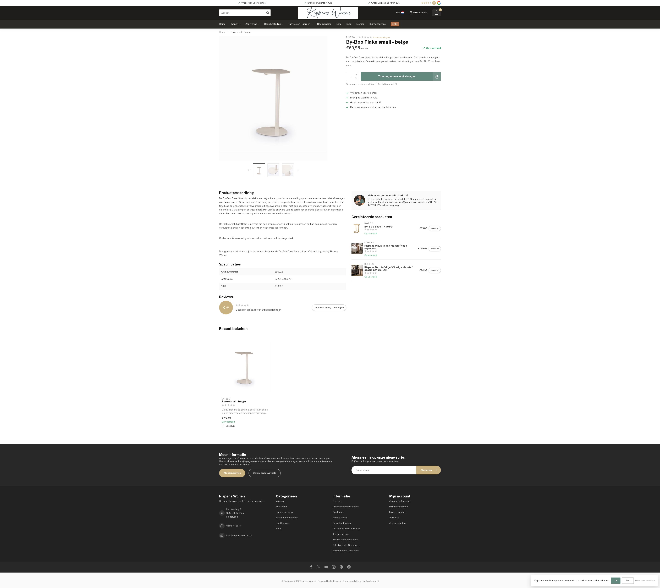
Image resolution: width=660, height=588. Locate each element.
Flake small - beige (241, 32)
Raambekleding (272, 24)
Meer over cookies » (645, 580)
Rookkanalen (324, 24)
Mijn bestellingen (398, 506)
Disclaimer (338, 512)
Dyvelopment (372, 581)
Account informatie (399, 501)
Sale (339, 24)
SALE (395, 24)
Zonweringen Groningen (346, 550)
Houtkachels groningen (345, 539)
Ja (616, 580)
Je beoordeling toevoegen (329, 307)
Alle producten (397, 523)
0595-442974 (233, 525)
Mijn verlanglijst (397, 512)
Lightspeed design (352, 581)
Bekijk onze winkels (264, 473)
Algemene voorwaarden (346, 506)
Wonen (234, 24)
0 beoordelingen (381, 37)
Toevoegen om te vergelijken (360, 84)
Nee (628, 580)
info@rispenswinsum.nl (239, 535)
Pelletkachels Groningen (346, 545)
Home (222, 24)
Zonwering (251, 24)
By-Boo (350, 37)
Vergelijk (230, 426)
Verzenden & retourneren (346, 528)
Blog (348, 24)
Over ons (338, 501)
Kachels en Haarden (299, 24)
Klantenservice (378, 24)
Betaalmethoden (342, 523)
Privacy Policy (340, 517)
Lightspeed (336, 581)
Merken (360, 24)
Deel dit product (386, 84)
